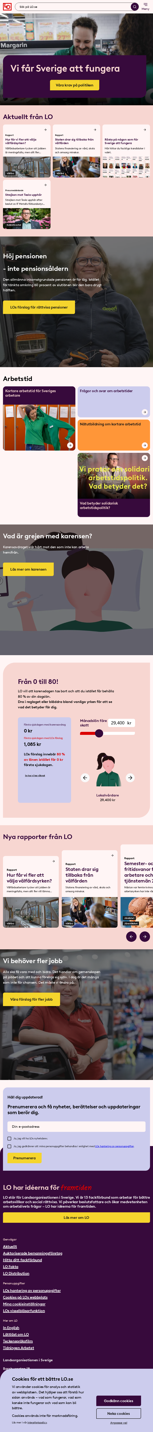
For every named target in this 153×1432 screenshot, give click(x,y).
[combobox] (77, 7)
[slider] (99, 733)
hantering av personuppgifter (117, 1146)
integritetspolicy (37, 1422)
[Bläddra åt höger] (145, 936)
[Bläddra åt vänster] (131, 936)
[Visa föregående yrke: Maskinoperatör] (85, 777)
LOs (97, 1146)
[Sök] (135, 7)
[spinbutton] (121, 723)
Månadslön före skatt (93, 722)
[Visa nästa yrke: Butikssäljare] (130, 777)
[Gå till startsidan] (7, 6)
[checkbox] (9, 1138)
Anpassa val (118, 1423)
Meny (145, 9)
